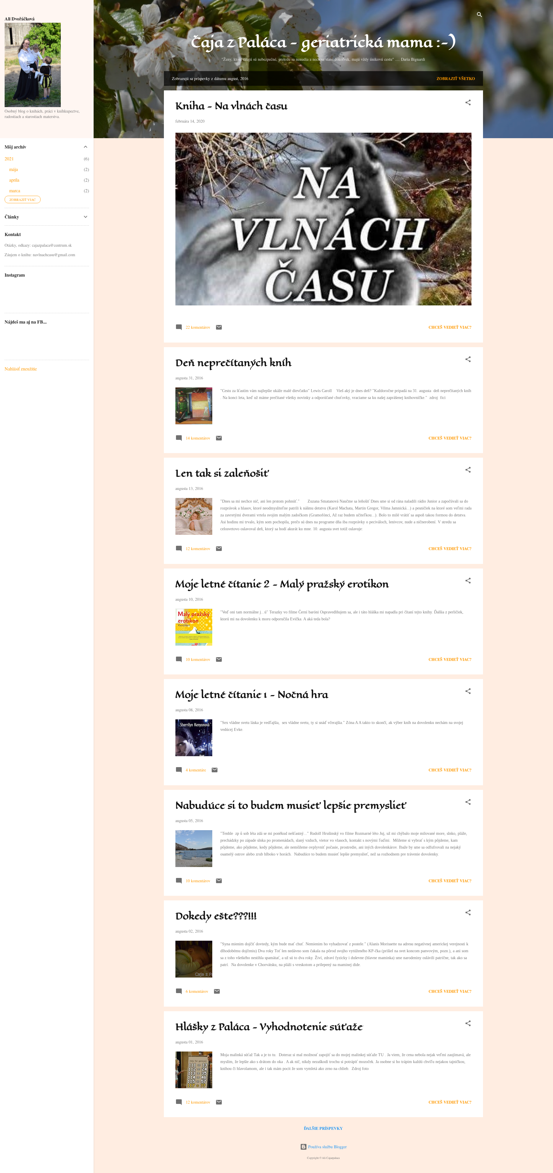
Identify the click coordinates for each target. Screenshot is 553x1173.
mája (13, 169)
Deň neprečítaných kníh (233, 363)
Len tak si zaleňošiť (222, 473)
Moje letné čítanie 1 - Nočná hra (251, 695)
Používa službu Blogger (327, 1146)
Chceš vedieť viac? (450, 327)
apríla (14, 180)
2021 (9, 158)
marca (14, 190)
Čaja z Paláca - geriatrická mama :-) (323, 42)
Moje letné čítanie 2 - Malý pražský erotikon (282, 584)
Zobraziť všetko (456, 78)
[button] (468, 103)
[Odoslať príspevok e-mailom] (218, 329)
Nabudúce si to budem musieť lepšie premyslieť (290, 806)
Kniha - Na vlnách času (231, 106)
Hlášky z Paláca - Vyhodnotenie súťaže (269, 1027)
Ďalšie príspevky (323, 1128)
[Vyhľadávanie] (479, 15)
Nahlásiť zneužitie (21, 369)
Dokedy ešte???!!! (216, 916)
